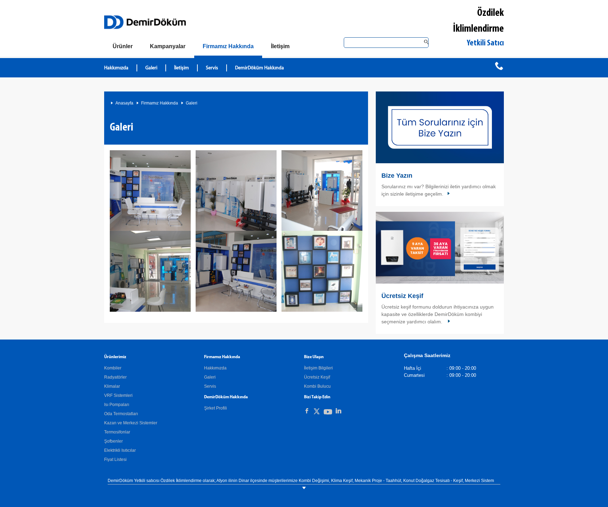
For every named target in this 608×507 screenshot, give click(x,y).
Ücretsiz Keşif (402, 296)
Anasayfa (124, 103)
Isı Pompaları (116, 404)
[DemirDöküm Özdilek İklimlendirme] (150, 190)
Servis (212, 68)
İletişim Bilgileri (318, 368)
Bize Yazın (396, 175)
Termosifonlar (117, 432)
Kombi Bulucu (317, 386)
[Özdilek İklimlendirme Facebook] (307, 411)
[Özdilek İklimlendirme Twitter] (316, 412)
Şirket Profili (215, 408)
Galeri (151, 68)
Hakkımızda (116, 68)
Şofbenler (113, 441)
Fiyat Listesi (115, 459)
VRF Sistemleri (118, 395)
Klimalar (112, 386)
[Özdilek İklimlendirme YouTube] (328, 413)
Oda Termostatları (121, 413)
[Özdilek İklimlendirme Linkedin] (338, 411)
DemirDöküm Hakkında (259, 68)
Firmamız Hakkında (159, 103)
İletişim (181, 68)
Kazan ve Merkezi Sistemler (130, 422)
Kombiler (112, 368)
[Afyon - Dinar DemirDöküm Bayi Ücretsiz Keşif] (440, 248)
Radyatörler (115, 377)
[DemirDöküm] (145, 22)
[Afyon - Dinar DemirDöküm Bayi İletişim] (440, 127)
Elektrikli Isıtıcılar (120, 450)
